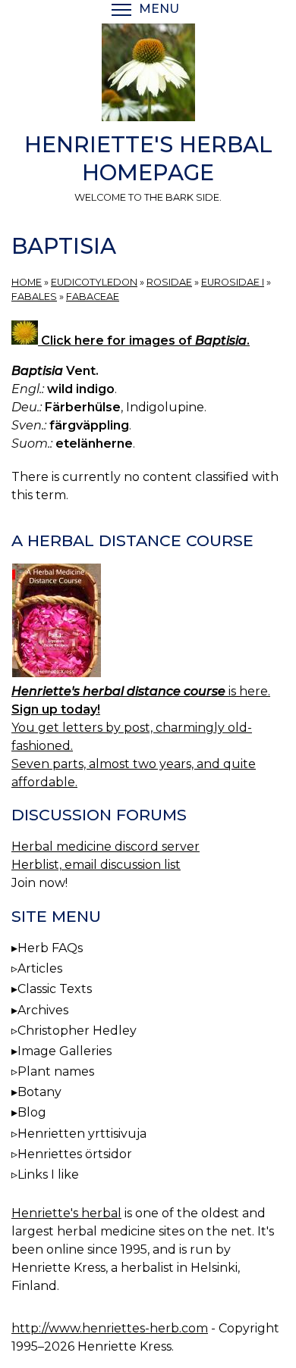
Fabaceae (92, 296)
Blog (31, 1112)
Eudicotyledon (94, 282)
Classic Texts (54, 989)
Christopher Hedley (77, 1030)
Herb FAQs (50, 948)
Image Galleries (64, 1051)
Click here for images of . (144, 340)
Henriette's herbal (66, 1213)
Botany (39, 1092)
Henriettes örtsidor (74, 1154)
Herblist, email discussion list (96, 864)
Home (26, 282)
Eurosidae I (232, 282)
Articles (39, 968)
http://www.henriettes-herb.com (109, 1328)
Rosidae (169, 282)
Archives (42, 1010)
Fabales (34, 296)
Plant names (55, 1071)
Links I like (48, 1174)
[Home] (148, 74)
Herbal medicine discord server (105, 846)
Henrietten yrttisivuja (81, 1133)
